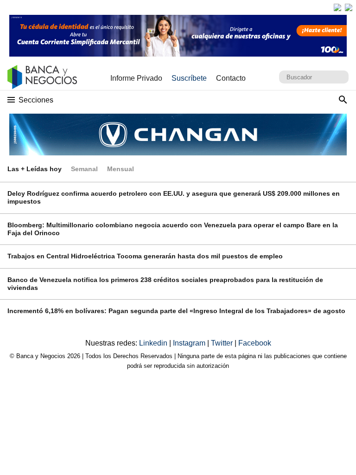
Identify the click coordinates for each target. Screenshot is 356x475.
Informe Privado (136, 78)
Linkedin (154, 343)
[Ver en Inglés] (337, 7)
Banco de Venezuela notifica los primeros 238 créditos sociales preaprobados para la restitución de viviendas (165, 283)
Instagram (190, 343)
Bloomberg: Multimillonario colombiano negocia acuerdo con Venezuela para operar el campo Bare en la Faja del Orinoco (172, 229)
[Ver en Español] (348, 7)
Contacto (231, 78)
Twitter (223, 343)
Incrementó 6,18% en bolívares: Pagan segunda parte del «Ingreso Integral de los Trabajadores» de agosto (176, 311)
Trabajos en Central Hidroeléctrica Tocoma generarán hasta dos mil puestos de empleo (145, 256)
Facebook (254, 343)
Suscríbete (189, 78)
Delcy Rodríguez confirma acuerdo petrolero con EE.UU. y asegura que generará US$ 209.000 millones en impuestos (173, 197)
